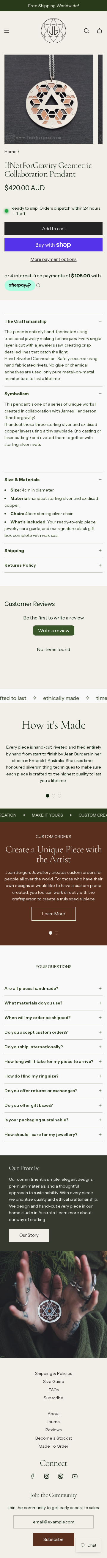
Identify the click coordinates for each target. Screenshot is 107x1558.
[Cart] (99, 30)
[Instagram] (46, 1476)
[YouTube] (74, 1476)
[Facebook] (32, 1476)
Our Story (29, 1235)
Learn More (53, 913)
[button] (47, 795)
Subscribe (53, 1539)
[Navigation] (6, 30)
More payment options (54, 259)
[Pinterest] (60, 1476)
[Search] (86, 30)
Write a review (53, 630)
